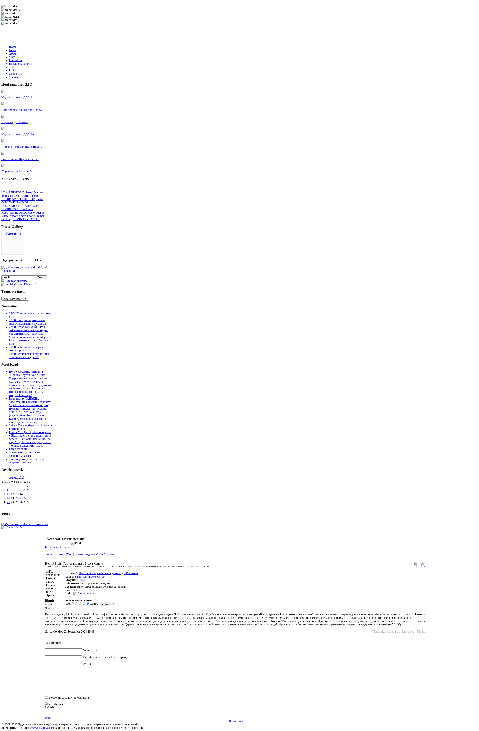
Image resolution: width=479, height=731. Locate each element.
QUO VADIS (9, 202)
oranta (22, 216)
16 (28, 494)
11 (8, 494)
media (39, 199)
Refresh (49, 707)
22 (24, 498)
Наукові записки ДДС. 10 (17, 134)
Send (48, 717)
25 (8, 502)
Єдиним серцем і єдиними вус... (21, 109)
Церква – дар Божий (14, 122)
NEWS (5, 192)
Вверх (48, 554)
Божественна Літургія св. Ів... (20, 159)
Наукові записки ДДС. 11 (17, 97)
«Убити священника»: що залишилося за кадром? (29, 355)
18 (8, 498)
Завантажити (86, 593)
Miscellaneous (9, 216)
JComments (236, 721)
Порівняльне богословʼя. (17, 171)
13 (17, 494)
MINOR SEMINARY (15, 204)
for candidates (24, 209)
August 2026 (16, 477)
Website (87, 664)
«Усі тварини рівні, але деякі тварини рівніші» (27, 460)
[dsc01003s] (13, 233)
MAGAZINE (9, 212)
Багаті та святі (18, 449)
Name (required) (92, 650)
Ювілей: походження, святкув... (21, 146)
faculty (36, 195)
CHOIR (6, 199)
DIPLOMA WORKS (31, 212)
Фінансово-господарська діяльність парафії (25, 454)
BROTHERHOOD (23, 199)
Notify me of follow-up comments (69, 697)
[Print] (423, 566)
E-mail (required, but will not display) (105, 657)
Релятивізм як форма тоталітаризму (26, 349)
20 (17, 498)
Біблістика (108, 554)
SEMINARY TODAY (26, 219)
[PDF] (417, 566)
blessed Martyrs (34, 192)
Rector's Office (22, 195)
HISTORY (17, 192)
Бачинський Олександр (90, 576)
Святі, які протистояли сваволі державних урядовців (28, 322)
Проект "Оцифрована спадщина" (77, 554)
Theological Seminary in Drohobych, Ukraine (399, 631)
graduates (7, 195)
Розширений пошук (57, 547)
